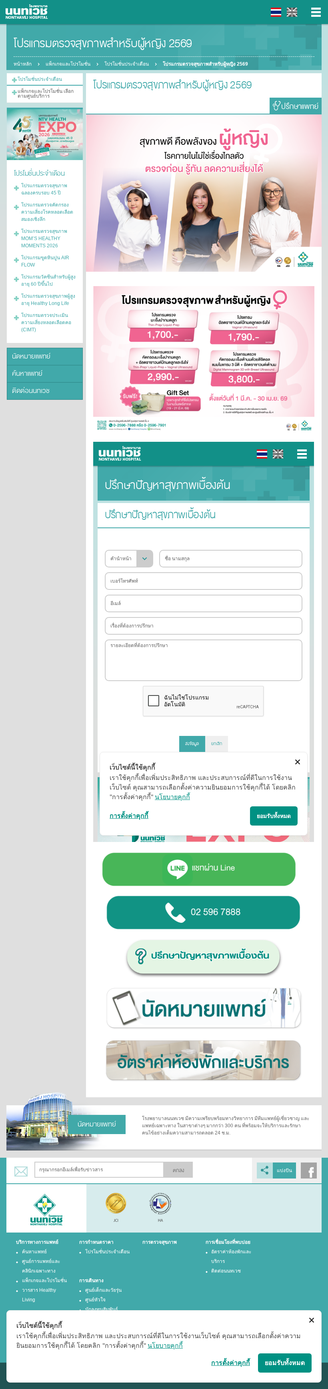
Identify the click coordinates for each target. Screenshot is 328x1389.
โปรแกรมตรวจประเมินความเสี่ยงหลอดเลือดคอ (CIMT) (46, 323)
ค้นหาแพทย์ (27, 373)
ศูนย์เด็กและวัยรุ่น (103, 1290)
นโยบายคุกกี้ (165, 1345)
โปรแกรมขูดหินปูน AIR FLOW (45, 261)
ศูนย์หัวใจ (95, 1300)
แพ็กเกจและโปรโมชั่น (68, 64)
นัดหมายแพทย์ (31, 356)
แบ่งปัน (284, 1170)
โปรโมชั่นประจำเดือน (126, 64)
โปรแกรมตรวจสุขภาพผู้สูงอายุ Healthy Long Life (48, 299)
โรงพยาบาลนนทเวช (28, 12)
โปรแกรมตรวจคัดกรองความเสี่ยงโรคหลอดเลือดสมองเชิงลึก (47, 212)
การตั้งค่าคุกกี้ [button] (230, 1363)
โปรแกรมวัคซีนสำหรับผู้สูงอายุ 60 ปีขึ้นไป (48, 280)
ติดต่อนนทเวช (31, 390)
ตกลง (178, 1171)
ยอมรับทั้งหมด (285, 1363)
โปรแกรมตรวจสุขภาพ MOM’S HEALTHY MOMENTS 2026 (44, 238)
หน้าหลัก (23, 64)
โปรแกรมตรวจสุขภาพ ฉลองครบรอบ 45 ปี (44, 189)
